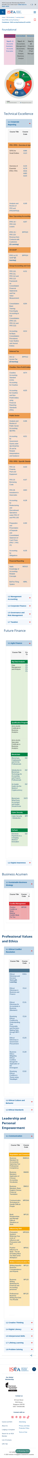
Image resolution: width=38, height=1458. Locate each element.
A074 (25, 373)
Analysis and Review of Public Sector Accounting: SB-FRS (14, 426)
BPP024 (25, 255)
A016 (25, 171)
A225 (25, 390)
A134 (25, 166)
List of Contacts (6, 1440)
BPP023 (25, 232)
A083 (25, 173)
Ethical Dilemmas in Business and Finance (14, 991)
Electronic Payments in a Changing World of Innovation (17, 838)
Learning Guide (20, 17)
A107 (25, 480)
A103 (25, 467)
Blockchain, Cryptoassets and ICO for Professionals (17, 761)
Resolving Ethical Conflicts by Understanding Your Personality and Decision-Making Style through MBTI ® (15, 1025)
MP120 (26, 1279)
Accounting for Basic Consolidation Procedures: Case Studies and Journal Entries (14, 338)
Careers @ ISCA (7, 1422)
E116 (24, 1016)
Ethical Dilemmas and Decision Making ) (15, 978)
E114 (24, 988)
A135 (25, 550)
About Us (5, 1426)
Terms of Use (23, 1432)
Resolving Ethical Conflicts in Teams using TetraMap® (14, 1075)
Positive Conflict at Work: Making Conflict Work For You (14, 912)
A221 (25, 436)
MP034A (26, 1200)
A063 (25, 490)
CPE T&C (5, 1444)
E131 (24, 1002)
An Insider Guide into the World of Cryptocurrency (17, 787)
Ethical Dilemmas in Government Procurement (14, 1041)
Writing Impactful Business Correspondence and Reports (15, 1268)
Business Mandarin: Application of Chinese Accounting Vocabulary (14, 1177)
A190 (25, 523)
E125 (24, 1038)
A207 (25, 222)
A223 (25, 176)
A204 (25, 303)
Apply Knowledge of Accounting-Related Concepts (14, 571)
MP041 (26, 1248)
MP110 (26, 1265)
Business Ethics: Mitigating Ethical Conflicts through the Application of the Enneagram (14, 1060)
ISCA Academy (10, 17)
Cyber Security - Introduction (17, 817)
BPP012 (25, 357)
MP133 (26, 1294)
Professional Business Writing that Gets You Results (15, 1296)
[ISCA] (14, 12)
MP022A (26, 1232)
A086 (25, 151)
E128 (24, 1052)
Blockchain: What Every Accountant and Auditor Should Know (16, 802)
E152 (24, 1071)
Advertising (22, 1422)
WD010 (25, 566)
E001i (25, 974)
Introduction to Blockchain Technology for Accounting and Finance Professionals (17, 775)
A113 (25, 153)
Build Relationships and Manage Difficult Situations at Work (14, 1219)
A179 (25, 168)
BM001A (26, 1158)
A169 (25, 203)
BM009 (26, 1172)
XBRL (25, 582)
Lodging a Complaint (8, 1429)
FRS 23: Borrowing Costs (13, 482)
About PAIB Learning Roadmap (10, 20)
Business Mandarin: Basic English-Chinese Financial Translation (15, 1190)
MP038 (23, 907)
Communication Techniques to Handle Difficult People (15, 1203)
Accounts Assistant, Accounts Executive (9, 46)
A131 (25, 271)
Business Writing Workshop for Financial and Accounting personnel (14, 1284)
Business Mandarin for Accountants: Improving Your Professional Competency (15, 1163)
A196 (25, 421)
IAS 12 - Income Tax (13, 359)
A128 (25, 500)
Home (3, 17)
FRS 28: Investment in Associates (14, 492)
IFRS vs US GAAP (13, 258)
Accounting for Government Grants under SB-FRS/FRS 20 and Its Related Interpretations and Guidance (14, 446)
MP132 (26, 1214)
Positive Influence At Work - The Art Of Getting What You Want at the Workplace (15, 1252)
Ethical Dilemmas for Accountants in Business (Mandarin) (15, 1006)
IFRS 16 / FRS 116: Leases (12, 224)
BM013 (26, 1186)
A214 (25, 331)
